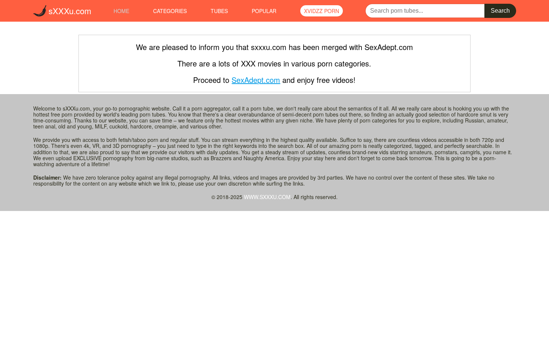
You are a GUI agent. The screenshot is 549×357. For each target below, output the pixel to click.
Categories (170, 11)
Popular (264, 11)
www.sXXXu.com (267, 197)
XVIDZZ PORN (321, 11)
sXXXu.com (68, 10)
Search (500, 10)
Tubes (219, 11)
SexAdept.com (256, 79)
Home (121, 11)
